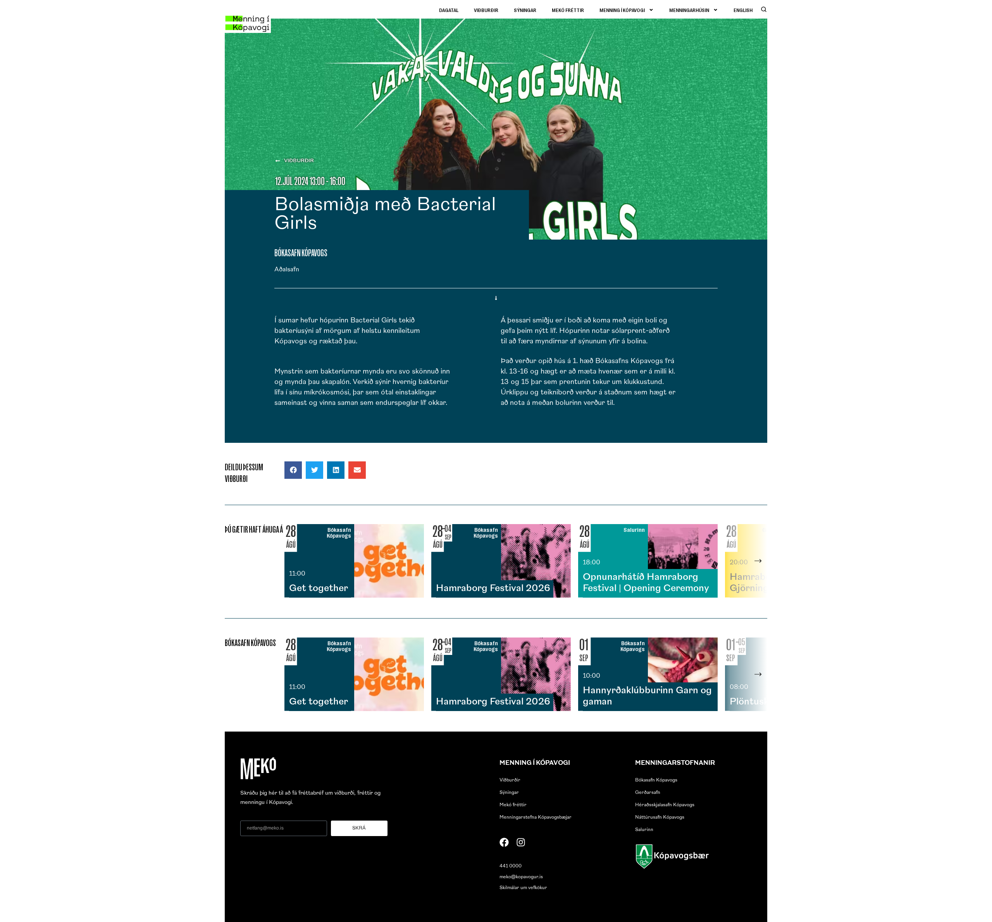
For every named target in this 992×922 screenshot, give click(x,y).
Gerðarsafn (647, 792)
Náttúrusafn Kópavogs (659, 817)
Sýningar (525, 9)
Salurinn (644, 830)
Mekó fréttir (568, 9)
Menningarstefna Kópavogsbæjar (535, 817)
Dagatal (448, 9)
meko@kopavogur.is (521, 877)
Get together (318, 588)
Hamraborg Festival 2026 (493, 588)
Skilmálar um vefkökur (523, 888)
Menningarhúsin (689, 9)
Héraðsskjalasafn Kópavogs (664, 805)
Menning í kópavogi (622, 9)
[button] (293, 470)
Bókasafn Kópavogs (656, 780)
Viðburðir (486, 9)
